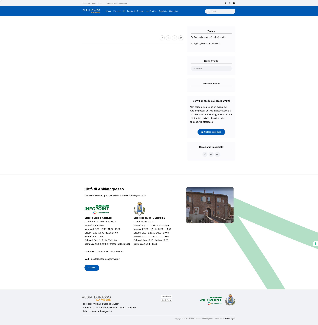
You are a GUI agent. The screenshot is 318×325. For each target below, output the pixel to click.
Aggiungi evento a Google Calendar (210, 37)
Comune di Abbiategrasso (116, 3)
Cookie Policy (166, 300)
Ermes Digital (230, 319)
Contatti (91, 268)
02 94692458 (101, 251)
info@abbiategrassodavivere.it (105, 259)
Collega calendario (212, 132)
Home (108, 11)
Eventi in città (119, 11)
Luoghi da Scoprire (135, 11)
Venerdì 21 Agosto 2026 (92, 3)
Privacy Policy (166, 296)
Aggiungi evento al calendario (207, 43)
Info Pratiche (151, 11)
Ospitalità (163, 11)
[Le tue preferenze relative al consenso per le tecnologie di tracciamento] (315, 243)
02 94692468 (117, 251)
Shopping (173, 11)
